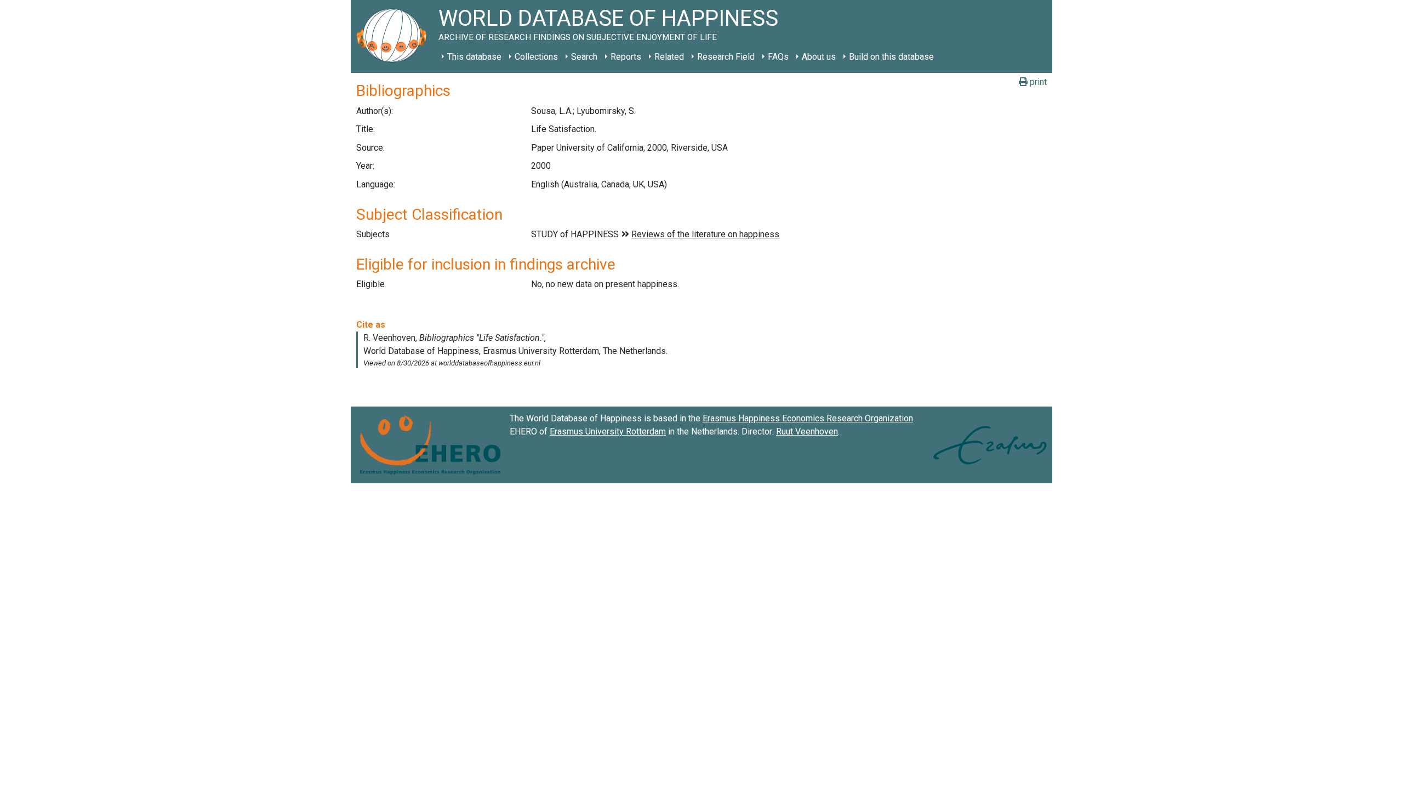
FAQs (778, 57)
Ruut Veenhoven (807, 431)
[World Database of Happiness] (394, 36)
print (1037, 82)
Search (584, 57)
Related (669, 57)
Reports (626, 57)
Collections (536, 57)
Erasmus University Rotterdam (608, 431)
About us (819, 57)
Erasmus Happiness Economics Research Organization (808, 418)
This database (474, 57)
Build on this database (891, 57)
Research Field (726, 57)
